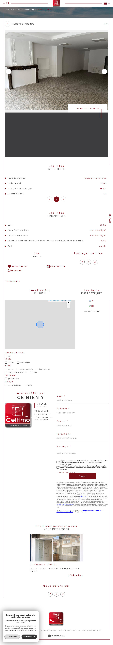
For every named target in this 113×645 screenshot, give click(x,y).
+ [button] (68, 302)
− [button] (68, 306)
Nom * (60, 396)
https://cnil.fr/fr (84, 496)
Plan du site (60, 630)
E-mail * (62, 421)
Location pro (18, 9)
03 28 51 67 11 (41, 411)
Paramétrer (12, 637)
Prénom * (63, 409)
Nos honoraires (51, 630)
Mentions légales (70, 630)
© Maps (56, 301)
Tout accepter (29, 637)
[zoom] (56, 112)
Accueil (8, 9)
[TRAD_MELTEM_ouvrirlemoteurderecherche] (7, 3)
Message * (63, 446)
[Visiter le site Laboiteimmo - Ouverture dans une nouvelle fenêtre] (56, 638)
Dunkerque (29, 9)
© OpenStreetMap (66, 301)
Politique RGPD (91, 630)
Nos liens (83, 630)
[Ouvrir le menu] (105, 3)
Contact (110, 218)
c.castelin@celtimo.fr (42, 414)
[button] (104, 71)
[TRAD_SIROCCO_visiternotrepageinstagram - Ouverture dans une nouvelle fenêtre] (62, 594)
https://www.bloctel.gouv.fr (64, 504)
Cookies (99, 630)
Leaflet (50, 301)
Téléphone (63, 434)
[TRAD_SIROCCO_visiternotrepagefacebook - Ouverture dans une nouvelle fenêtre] (50, 594)
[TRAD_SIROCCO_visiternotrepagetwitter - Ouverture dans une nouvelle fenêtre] (56, 594)
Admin (78, 630)
